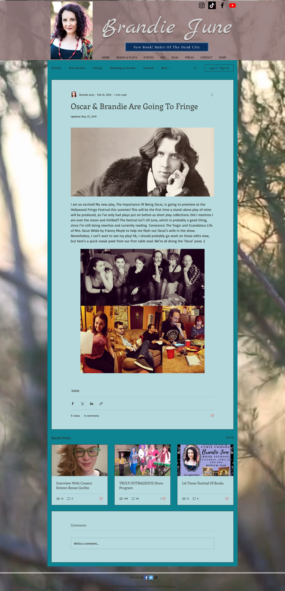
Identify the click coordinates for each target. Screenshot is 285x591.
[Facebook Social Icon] (146, 577)
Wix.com (171, 586)
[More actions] (212, 94)
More (164, 68)
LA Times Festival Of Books (203, 483)
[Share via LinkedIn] (91, 403)
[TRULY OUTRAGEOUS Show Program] (143, 460)
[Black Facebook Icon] (222, 5)
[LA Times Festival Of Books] (205, 460)
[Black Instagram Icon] (202, 5)
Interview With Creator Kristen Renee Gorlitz (74, 485)
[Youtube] (232, 5)
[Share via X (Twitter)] (82, 403)
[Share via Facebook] (72, 403)
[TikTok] (212, 5)
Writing (97, 68)
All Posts (56, 68)
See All (230, 437)
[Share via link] (101, 403)
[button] (125, 57)
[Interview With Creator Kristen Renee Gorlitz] (80, 460)
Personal (148, 68)
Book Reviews (77, 68)
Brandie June (167, 27)
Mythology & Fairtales (123, 68)
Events (75, 390)
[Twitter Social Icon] (151, 577)
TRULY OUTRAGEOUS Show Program (141, 485)
